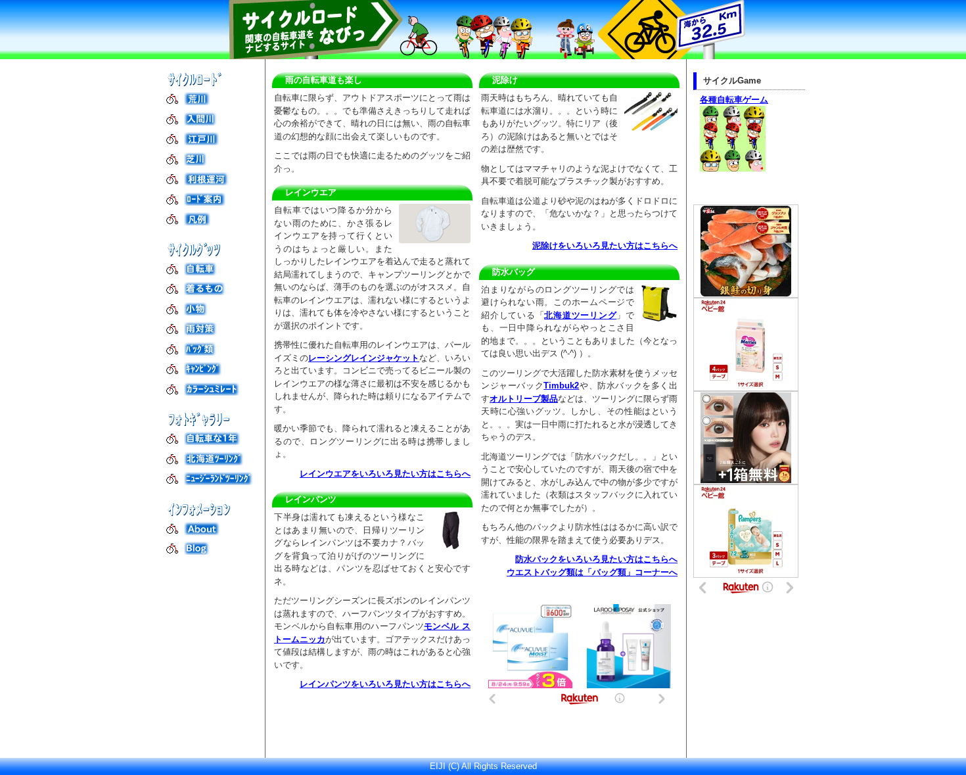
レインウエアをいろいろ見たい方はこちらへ (385, 474)
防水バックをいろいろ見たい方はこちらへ (596, 559)
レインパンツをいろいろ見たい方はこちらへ (385, 684)
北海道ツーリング (580, 315)
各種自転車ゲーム (734, 100)
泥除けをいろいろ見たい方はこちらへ (605, 245)
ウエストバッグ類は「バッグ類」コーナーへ (592, 572)
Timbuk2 (561, 385)
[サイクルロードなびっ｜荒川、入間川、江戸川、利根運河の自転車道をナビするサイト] (483, 29)
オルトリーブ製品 (524, 399)
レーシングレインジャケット (363, 358)
